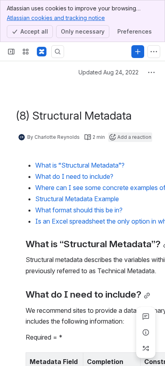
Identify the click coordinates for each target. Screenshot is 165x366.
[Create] (137, 51)
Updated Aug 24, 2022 (108, 72)
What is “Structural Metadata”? (80, 165)
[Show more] (153, 51)
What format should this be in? (79, 210)
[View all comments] (145, 316)
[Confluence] (41, 51)
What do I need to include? (74, 176)
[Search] (57, 51)
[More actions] (151, 72)
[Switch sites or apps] (25, 51)
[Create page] (145, 348)
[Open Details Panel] (145, 332)
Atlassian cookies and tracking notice (56, 17)
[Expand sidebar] (11, 51)
